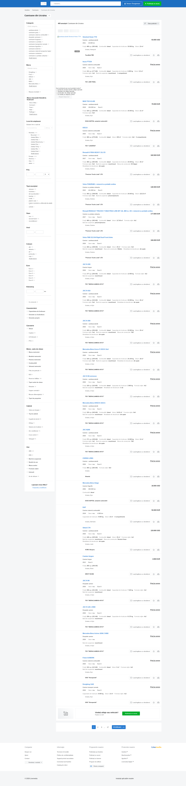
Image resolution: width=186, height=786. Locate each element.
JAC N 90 (86, 580)
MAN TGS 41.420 (89, 101)
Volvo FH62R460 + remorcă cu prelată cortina (99, 184)
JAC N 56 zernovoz (90, 376)
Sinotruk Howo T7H (90, 37)
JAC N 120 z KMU (89, 607)
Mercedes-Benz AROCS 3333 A (94, 403)
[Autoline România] (31, 3)
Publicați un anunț (131, 713)
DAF (84, 507)
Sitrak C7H (86, 528)
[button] (153, 55)
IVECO (85, 127)
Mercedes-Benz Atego (91, 483)
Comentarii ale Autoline (64, 762)
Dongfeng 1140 (88, 684)
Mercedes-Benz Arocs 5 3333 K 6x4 (95, 349)
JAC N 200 (86, 264)
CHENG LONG (88, 458)
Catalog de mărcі (62, 765)
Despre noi (28, 752)
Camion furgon (88, 556)
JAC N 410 (86, 290)
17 (108, 727)
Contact (27, 758)
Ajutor (26, 755)
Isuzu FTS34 (87, 61)
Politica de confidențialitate (65, 755)
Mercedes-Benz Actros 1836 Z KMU (95, 633)
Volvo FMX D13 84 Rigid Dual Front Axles (98, 237)
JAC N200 (86, 430)
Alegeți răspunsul (64, 97)
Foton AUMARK (88, 658)
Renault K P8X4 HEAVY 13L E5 (94, 152)
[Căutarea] (52, 3)
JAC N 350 (86, 321)
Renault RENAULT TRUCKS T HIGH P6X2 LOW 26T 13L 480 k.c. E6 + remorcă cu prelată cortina (118, 211)
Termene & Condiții (63, 752)
